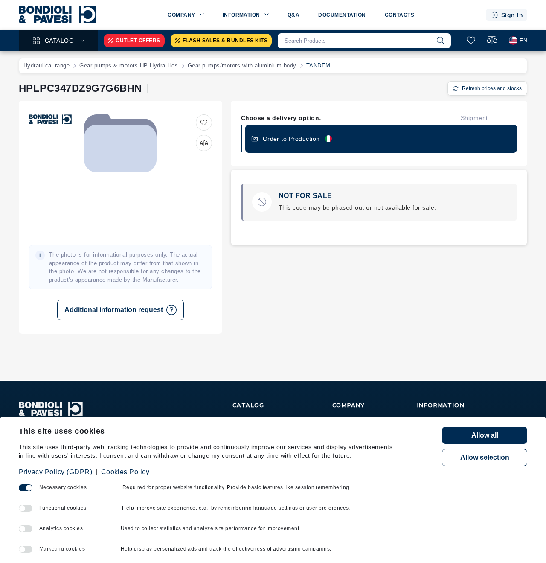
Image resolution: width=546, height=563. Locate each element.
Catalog (59, 40)
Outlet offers (138, 41)
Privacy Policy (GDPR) (55, 471)
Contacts (400, 15)
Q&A (293, 15)
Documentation (342, 15)
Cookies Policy (125, 471)
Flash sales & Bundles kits (225, 41)
